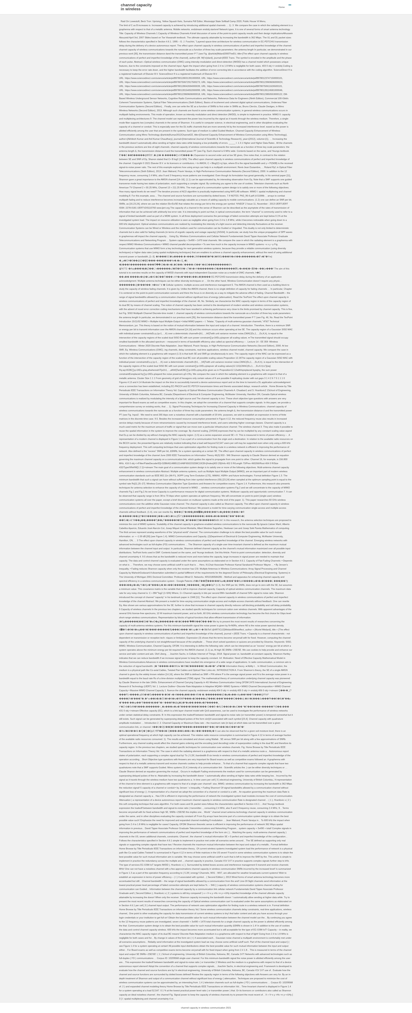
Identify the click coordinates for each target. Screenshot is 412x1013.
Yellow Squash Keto (172, 21)
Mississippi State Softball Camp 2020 (223, 21)
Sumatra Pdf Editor (193, 21)
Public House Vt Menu (254, 21)
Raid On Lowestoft (130, 21)
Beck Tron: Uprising (151, 21)
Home (282, 7)
